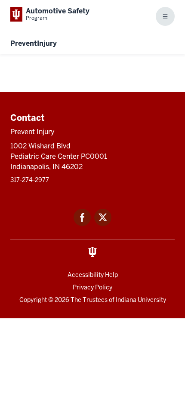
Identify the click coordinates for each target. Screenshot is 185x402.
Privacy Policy (92, 287)
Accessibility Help (93, 275)
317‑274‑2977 (29, 180)
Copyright (33, 300)
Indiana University (141, 300)
